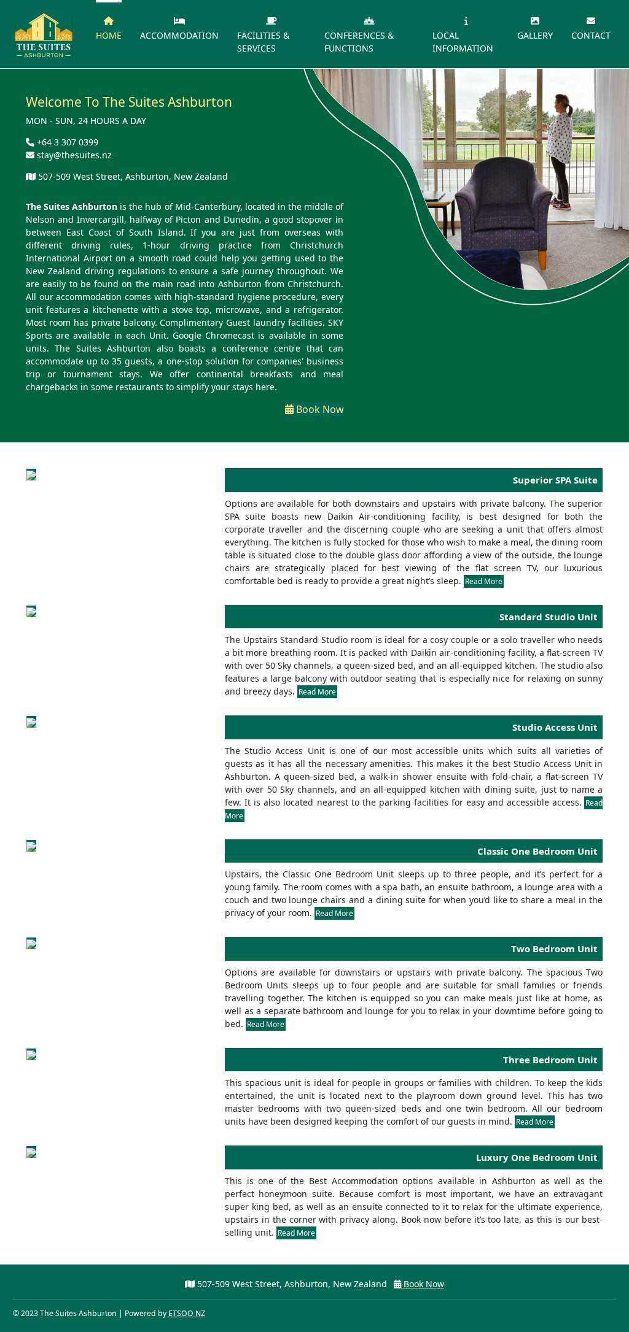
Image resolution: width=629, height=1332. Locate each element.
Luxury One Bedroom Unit (537, 1157)
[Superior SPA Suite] (31, 474)
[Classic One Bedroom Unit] (31, 846)
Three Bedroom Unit (550, 1059)
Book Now (319, 409)
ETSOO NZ (186, 1313)
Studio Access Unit (555, 727)
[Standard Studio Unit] (31, 611)
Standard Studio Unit (548, 616)
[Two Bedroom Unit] (31, 943)
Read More (483, 581)
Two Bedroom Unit (554, 948)
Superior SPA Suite (555, 480)
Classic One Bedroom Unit (537, 851)
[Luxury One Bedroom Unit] (31, 1152)
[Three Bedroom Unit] (31, 1054)
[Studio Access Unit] (31, 722)
